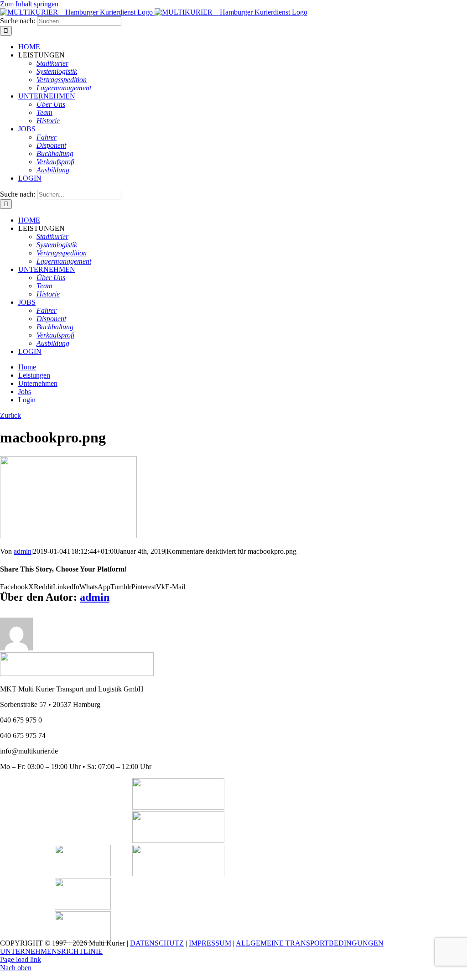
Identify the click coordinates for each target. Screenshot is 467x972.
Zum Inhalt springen (29, 4)
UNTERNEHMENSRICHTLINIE (51, 951)
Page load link (20, 959)
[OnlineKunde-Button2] (178, 874)
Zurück (10, 415)
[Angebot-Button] (178, 840)
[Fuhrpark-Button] (178, 807)
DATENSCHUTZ (157, 943)
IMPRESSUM (210, 943)
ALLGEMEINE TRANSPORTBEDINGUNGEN (310, 943)
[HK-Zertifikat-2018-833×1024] (83, 874)
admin (22, 551)
